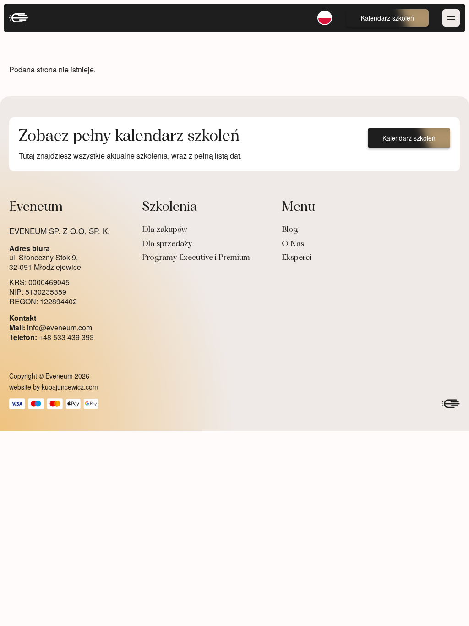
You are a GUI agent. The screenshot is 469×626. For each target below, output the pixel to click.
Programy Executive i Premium (196, 258)
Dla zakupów (164, 230)
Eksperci (296, 258)
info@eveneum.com (50, 328)
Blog (290, 230)
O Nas (293, 244)
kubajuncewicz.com (70, 386)
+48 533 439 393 (51, 337)
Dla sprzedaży (167, 244)
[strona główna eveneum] (18, 18)
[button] (387, 18)
